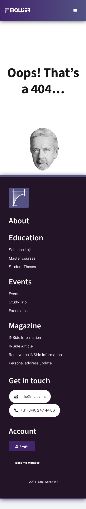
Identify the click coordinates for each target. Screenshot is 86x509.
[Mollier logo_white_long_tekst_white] (17, 9)
